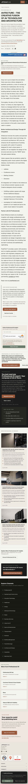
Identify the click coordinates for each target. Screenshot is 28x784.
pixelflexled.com (14, 280)
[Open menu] (26, 2)
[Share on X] (13, 49)
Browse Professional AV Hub (9, 557)
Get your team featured (10, 309)
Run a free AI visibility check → (10, 365)
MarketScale (20, 40)
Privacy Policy (9, 778)
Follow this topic (14, 346)
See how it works (8, 313)
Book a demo (7, 400)
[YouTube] (6, 751)
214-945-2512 (9, 342)
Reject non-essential (20, 781)
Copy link (8, 48)
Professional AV (6, 10)
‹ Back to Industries (5, 7)
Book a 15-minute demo (9, 732)
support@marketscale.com (8, 344)
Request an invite (7, 72)
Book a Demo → (4, 749)
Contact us (3, 747)
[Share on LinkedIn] (15, 49)
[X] (4, 751)
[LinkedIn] (1, 751)
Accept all (7, 781)
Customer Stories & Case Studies (9, 43)
